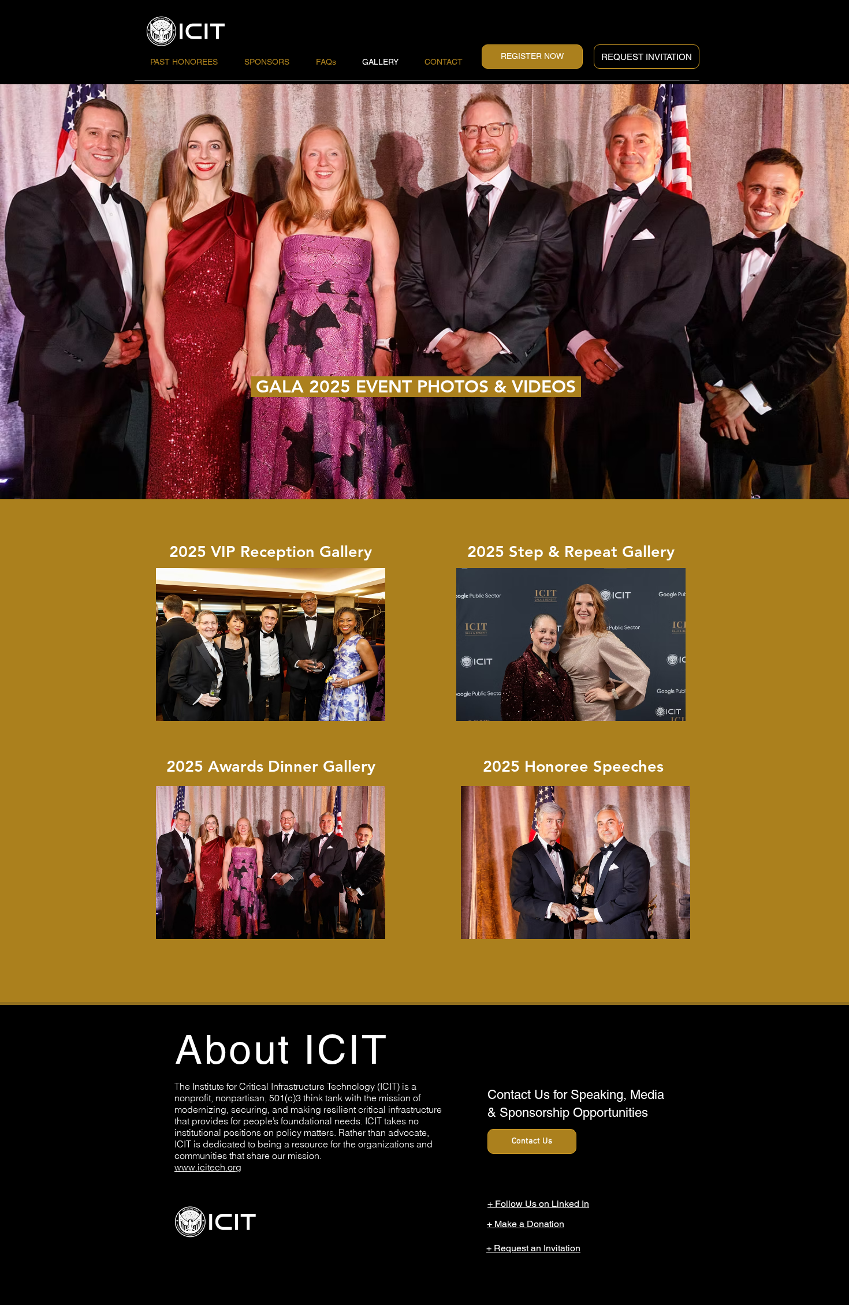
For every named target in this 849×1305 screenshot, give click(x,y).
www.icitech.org (207, 1167)
